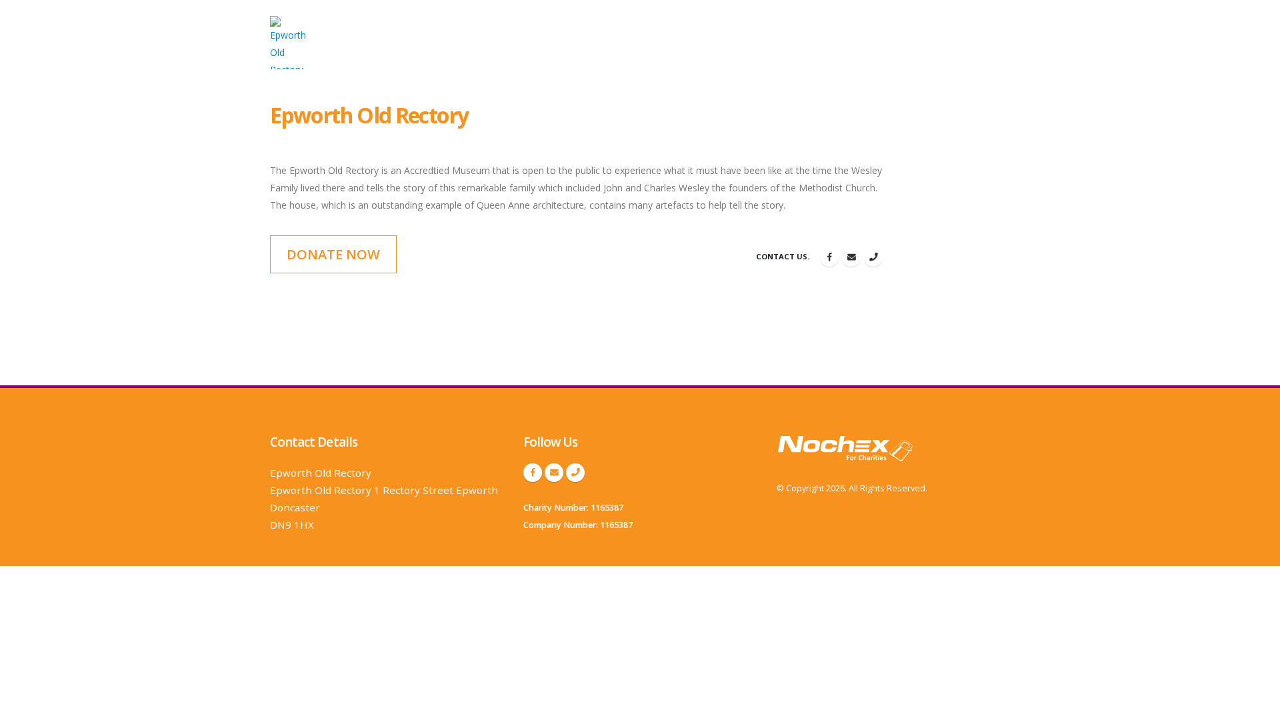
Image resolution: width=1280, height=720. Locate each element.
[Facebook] (829, 257)
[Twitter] (851, 257)
